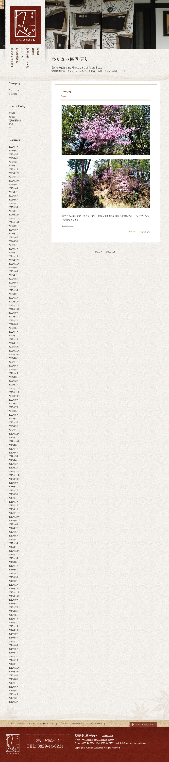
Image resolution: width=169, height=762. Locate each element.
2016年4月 (14, 573)
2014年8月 (14, 637)
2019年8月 (14, 445)
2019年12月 (14, 434)
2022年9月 (14, 313)
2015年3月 (14, 622)
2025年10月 (14, 181)
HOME (10, 723)
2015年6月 (14, 611)
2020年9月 (14, 400)
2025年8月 (14, 188)
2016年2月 (14, 581)
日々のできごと (16, 90)
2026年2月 (14, 165)
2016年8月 (14, 562)
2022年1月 (14, 343)
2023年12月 (14, 260)
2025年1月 (14, 211)
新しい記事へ (111, 252)
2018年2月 (14, 505)
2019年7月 (14, 449)
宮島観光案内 (17, 58)
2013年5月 (14, 690)
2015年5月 (14, 615)
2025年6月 (14, 196)
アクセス (22, 58)
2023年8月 (14, 271)
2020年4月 (14, 418)
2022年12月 (14, 301)
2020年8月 (14, 403)
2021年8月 (14, 358)
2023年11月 (14, 264)
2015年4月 (14, 619)
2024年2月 (14, 252)
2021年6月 (14, 366)
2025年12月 (14, 173)
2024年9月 (14, 226)
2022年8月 (14, 316)
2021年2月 (14, 381)
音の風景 (13, 94)
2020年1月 (14, 430)
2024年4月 (14, 245)
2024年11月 (14, 218)
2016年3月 (14, 577)
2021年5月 (14, 369)
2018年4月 (14, 498)
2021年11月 (14, 351)
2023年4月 (14, 286)
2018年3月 (14, 502)
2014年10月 (14, 630)
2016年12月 (14, 551)
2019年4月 (14, 460)
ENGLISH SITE (107, 736)
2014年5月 (14, 649)
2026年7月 (14, 147)
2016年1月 (14, 585)
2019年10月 (14, 441)
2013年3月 (14, 698)
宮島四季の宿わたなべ (12, 744)
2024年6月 (14, 237)
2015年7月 (14, 607)
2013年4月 (14, 694)
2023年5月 (14, 283)
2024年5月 (14, 241)
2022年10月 (14, 309)
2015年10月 (14, 596)
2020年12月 (14, 388)
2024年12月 (14, 214)
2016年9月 (14, 558)
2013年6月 (14, 687)
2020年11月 (14, 392)
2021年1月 (14, 384)
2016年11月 (14, 554)
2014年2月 (14, 660)
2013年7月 (14, 683)
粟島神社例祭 (15, 120)
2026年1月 (14, 169)
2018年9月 (14, 483)
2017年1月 (14, 547)
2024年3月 (14, 249)
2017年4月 (14, 539)
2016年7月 (14, 566)
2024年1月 (14, 256)
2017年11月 (14, 513)
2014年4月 (14, 652)
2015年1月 (14, 626)
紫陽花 (12, 116)
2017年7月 (14, 528)
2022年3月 (14, 335)
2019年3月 (14, 464)
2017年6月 (14, 532)
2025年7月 (14, 192)
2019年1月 (14, 467)
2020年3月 (14, 422)
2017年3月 (14, 543)
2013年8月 (14, 679)
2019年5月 (14, 456)
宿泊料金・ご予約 (27, 58)
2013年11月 (14, 668)
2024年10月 (14, 222)
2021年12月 (14, 347)
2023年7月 (14, 275)
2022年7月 (14, 320)
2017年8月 (14, 524)
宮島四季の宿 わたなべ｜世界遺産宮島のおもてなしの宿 (25, 25)
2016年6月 (14, 569)
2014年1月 (14, 664)
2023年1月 (14, 298)
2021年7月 (14, 362)
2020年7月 (14, 407)
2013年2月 (14, 702)
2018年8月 (14, 486)
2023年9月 (14, 267)
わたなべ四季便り (12, 58)
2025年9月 (14, 184)
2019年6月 (14, 453)
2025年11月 (14, 177)
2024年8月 (14, 230)
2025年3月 (14, 207)
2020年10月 (14, 396)
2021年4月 (14, 373)
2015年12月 (14, 588)
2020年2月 (14, 426)
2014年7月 (14, 641)
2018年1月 (14, 509)
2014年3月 (14, 656)
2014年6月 (14, 645)
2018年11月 (14, 475)
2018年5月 (14, 494)
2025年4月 (14, 203)
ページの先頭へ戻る (143, 723)
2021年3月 (14, 377)
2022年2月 (14, 339)
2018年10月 (14, 479)
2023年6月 (14, 279)
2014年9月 (14, 634)
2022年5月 (14, 328)
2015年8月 (14, 603)
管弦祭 (12, 113)
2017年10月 (14, 517)
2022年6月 (14, 324)
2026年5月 (14, 154)
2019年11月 (14, 437)
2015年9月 (14, 600)
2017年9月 (14, 520)
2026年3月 (14, 162)
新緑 (11, 124)
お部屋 (38, 58)
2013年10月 (14, 671)
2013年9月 (14, 675)
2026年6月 (14, 150)
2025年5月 (14, 199)
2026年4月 (14, 158)
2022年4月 (14, 332)
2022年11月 (14, 305)
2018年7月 (14, 490)
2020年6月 (14, 411)
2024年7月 (14, 233)
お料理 (32, 58)
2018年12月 (14, 471)
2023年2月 (14, 294)
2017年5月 (14, 536)
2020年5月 (14, 415)
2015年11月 (14, 592)
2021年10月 (14, 354)
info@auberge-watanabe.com (133, 743)
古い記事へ (99, 252)
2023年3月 (14, 290)
